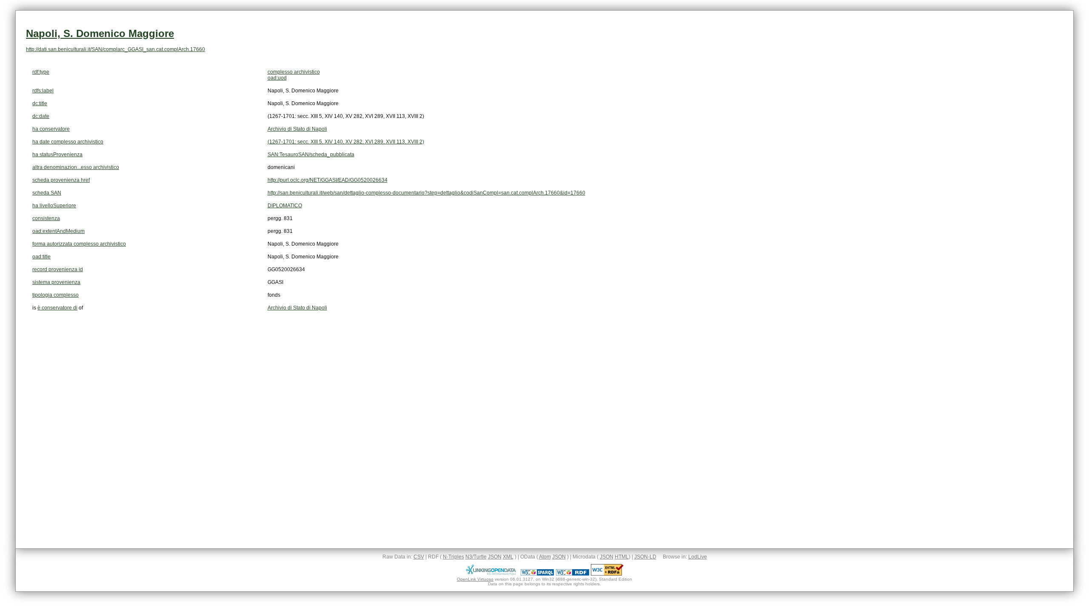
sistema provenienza (56, 282)
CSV (418, 557)
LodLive (697, 557)
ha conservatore (51, 129)
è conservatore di (57, 308)
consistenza (46, 218)
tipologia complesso (55, 295)
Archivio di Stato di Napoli (297, 129)
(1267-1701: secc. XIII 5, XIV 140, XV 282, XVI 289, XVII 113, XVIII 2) (346, 142)
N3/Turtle (476, 557)
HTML (622, 557)
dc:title (39, 103)
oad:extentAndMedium (58, 231)
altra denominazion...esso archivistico (75, 167)
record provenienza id (57, 269)
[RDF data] (573, 574)
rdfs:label (43, 91)
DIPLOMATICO (285, 206)
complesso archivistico (294, 72)
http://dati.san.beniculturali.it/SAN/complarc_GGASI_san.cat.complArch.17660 (115, 49)
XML (508, 557)
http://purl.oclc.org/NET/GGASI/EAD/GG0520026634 (328, 180)
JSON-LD (645, 557)
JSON (495, 557)
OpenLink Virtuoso (475, 579)
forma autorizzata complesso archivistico (79, 244)
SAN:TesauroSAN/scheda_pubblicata (311, 155)
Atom (545, 557)
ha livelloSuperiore (54, 206)
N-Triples (453, 557)
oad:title (41, 257)
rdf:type (40, 72)
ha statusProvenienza (57, 155)
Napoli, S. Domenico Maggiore (100, 33)
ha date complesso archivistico (67, 142)
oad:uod (277, 78)
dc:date (40, 116)
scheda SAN (46, 193)
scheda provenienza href (61, 180)
